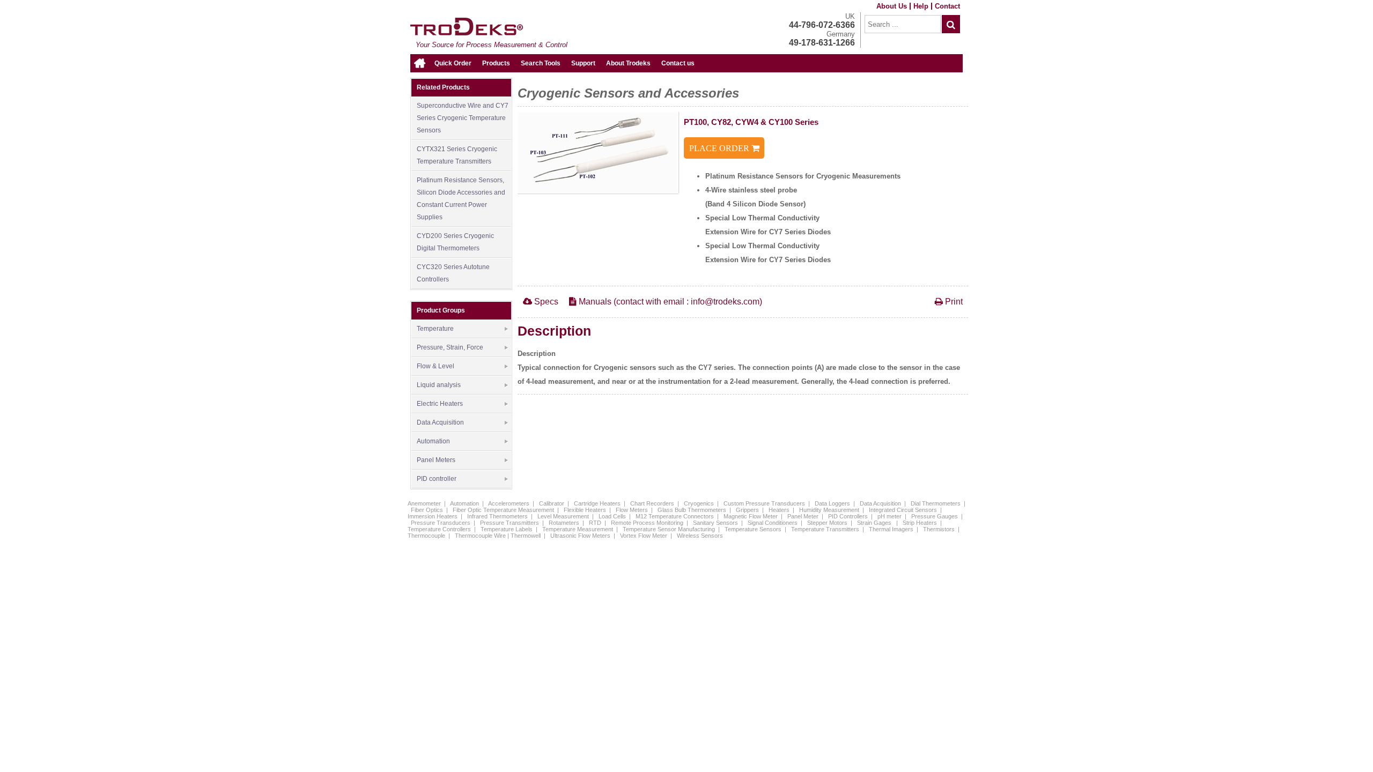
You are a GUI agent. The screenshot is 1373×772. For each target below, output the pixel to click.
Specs (545, 301)
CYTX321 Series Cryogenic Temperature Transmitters (457, 155)
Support (583, 63)
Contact (947, 6)
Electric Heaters (440, 403)
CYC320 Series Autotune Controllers (453, 273)
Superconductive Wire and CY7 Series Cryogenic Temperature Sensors (462, 118)
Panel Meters (436, 460)
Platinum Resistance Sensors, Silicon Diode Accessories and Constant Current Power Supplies (461, 198)
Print (953, 301)
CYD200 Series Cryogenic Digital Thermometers (455, 242)
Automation (433, 441)
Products (496, 63)
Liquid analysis (439, 385)
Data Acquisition (440, 422)
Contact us (678, 63)
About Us (891, 6)
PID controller (436, 478)
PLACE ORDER (720, 148)
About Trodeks (628, 63)
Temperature (435, 328)
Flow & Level (435, 366)
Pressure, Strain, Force (450, 347)
